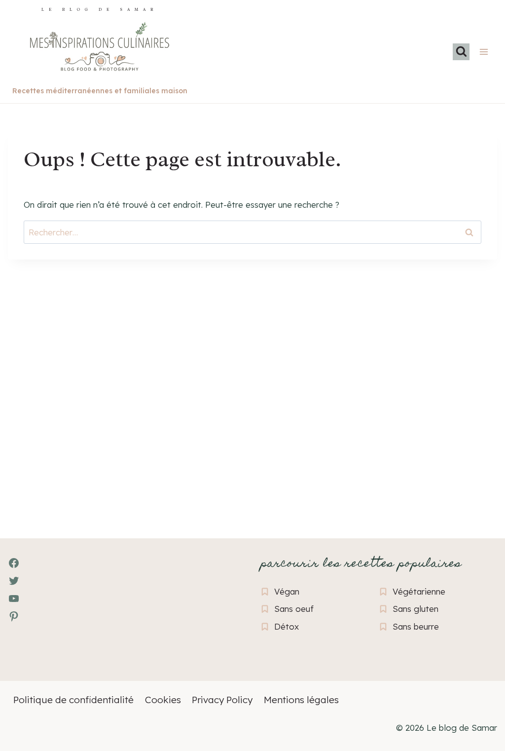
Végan (286, 591)
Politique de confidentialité (73, 700)
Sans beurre (416, 626)
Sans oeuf (294, 608)
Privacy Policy (222, 700)
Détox (286, 626)
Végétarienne (419, 591)
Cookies (163, 700)
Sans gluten (415, 608)
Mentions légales (301, 700)
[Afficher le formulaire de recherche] (461, 51)
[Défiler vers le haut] (25, 689)
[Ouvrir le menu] (483, 51)
